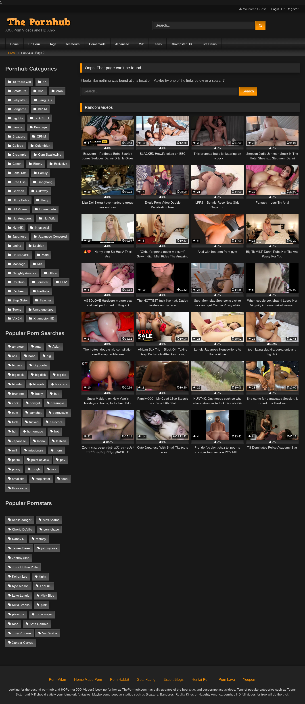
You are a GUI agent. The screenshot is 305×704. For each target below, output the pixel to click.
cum (15, 412)
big (49, 356)
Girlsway (42, 191)
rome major (44, 614)
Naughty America (25, 273)
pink (44, 605)
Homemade (97, 44)
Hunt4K (18, 227)
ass (14, 356)
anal (38, 346)
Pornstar (42, 282)
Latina (17, 245)
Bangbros (19, 109)
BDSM (42, 109)
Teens (157, 44)
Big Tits (18, 118)
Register (293, 9)
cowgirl (35, 403)
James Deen (21, 548)
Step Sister (20, 300)
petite (16, 460)
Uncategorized (43, 309)
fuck (15, 422)
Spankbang (146, 679)
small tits (18, 478)
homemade (35, 431)
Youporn (249, 679)
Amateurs (72, 44)
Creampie (19, 154)
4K (44, 82)
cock (15, 403)
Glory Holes (21, 200)
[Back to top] (291, 691)
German (18, 191)
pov (62, 460)
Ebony (37, 163)
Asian (56, 346)
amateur (18, 346)
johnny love (49, 548)
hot (56, 431)
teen (64, 478)
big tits (61, 374)
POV (63, 282)
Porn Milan (57, 679)
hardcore (56, 422)
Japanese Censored (52, 236)
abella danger (21, 520)
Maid (45, 255)
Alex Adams (51, 520)
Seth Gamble (39, 624)
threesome (19, 488)
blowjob (38, 384)
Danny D (18, 539)
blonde (17, 384)
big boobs (40, 365)
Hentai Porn (201, 679)
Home (14, 44)
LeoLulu (45, 586)
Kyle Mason (20, 586)
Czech (17, 163)
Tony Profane (21, 633)
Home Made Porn (88, 679)
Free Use (19, 182)
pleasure (18, 614)
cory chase (51, 529)
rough (36, 469)
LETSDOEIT (21, 255)
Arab (59, 91)
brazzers (61, 384)
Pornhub (19, 282)
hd (14, 431)
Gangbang (45, 182)
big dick (40, 374)
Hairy (44, 200)
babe (32, 356)
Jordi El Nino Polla (25, 567)
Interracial (42, 227)
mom (58, 450)
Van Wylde (49, 633)
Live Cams (209, 44)
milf (14, 450)
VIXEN (17, 318)
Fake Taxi (19, 173)
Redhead (19, 291)
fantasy (41, 539)
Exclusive (60, 163)
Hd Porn (34, 44)
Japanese (122, 44)
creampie (57, 403)
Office (52, 273)
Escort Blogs (173, 679)
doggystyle (60, 412)
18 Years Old (22, 82)
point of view (40, 460)
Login (275, 9)
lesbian (61, 441)
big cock (18, 374)
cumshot (35, 412)
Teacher (45, 300)
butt (56, 393)
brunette (18, 393)
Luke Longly (20, 595)
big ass (17, 365)
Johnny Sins (20, 558)
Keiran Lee (19, 576)
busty (39, 393)
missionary (36, 450)
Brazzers (19, 136)
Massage (19, 264)
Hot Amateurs (22, 218)
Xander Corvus (22, 642)
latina (41, 441)
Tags (53, 44)
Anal (41, 91)
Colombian (42, 145)
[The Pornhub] (38, 22)
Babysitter (20, 100)
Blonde (17, 127)
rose (15, 624)
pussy (16, 469)
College (18, 145)
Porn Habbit (119, 679)
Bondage (40, 127)
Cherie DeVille (22, 529)
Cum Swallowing (49, 154)
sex (53, 469)
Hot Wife (50, 218)
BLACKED (42, 118)
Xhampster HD (181, 44)
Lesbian (38, 245)
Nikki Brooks (20, 605)
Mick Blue (47, 595)
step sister (43, 478)
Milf (141, 44)
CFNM (41, 136)
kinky (42, 576)
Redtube (43, 291)
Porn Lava (227, 679)
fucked (34, 422)
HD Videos (20, 209)
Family (43, 173)
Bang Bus (45, 100)
